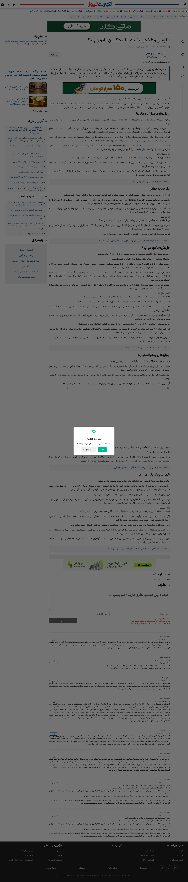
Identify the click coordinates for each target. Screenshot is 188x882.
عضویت (102, 449)
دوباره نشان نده (88, 449)
